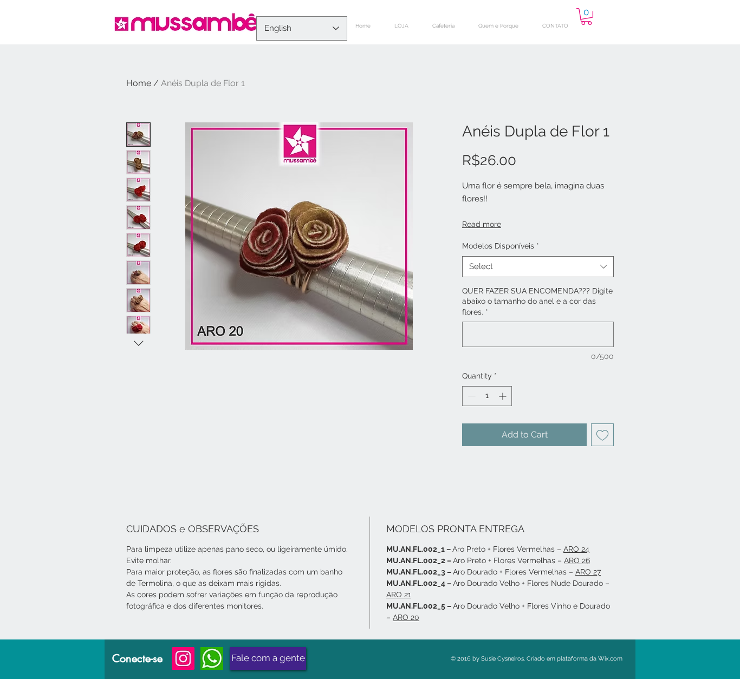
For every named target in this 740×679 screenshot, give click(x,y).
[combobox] (538, 266)
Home (138, 83)
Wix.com (610, 658)
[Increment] (503, 396)
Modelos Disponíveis (500, 245)
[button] (586, 16)
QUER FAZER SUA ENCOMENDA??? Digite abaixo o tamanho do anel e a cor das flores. (537, 301)
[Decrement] (470, 396)
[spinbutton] (487, 396)
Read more (481, 224)
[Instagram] (183, 658)
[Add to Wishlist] (602, 434)
